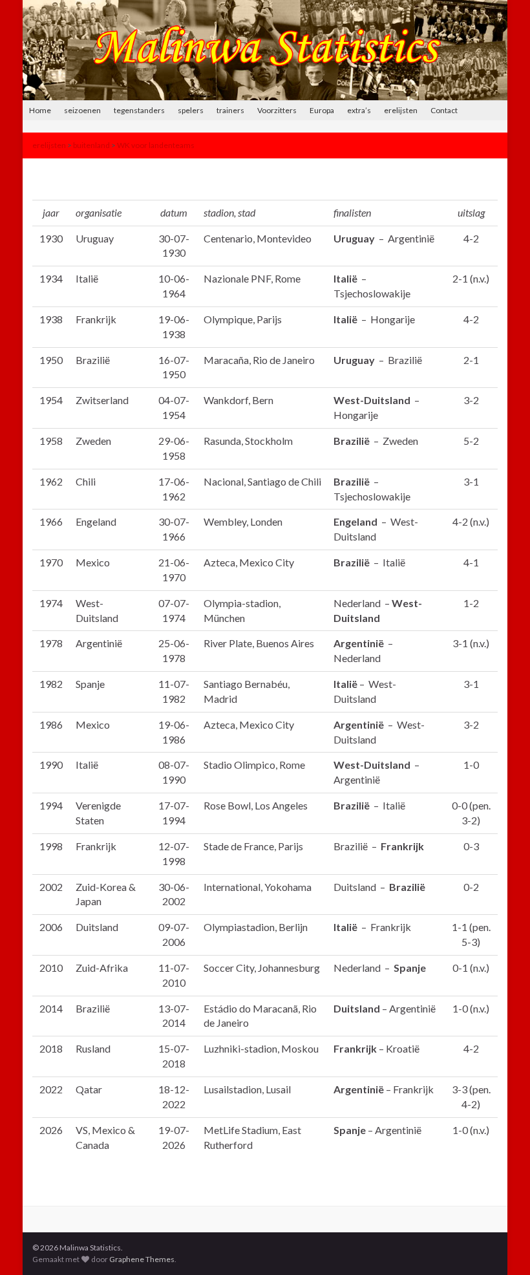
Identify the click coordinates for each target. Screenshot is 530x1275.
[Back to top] (501, 1246)
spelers (191, 110)
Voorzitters (277, 110)
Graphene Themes (142, 1259)
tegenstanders (139, 110)
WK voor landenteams (156, 145)
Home (40, 110)
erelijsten (401, 110)
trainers (230, 110)
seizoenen (82, 110)
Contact (444, 110)
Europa (322, 110)
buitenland (91, 145)
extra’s (359, 110)
